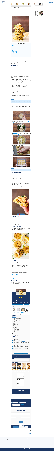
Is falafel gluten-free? (15, 52)
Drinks (28, 445)
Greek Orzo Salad (14, 278)
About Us (36, 18)
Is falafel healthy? (14, 51)
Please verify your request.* (14, 403)
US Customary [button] (14, 317)
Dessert (28, 444)
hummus (13, 268)
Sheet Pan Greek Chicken (15, 274)
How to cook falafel (14, 50)
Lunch (28, 440)
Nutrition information (15, 55)
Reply (30, 433)
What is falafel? (14, 45)
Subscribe (22, 404)
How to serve (14, 53)
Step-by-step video (14, 48)
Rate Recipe (26, 304)
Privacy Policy (9, 444)
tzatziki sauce (19, 268)
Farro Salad (13, 275)
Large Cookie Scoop (26, 311)
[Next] (29, 366)
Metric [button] (17, 317)
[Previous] (12, 366)
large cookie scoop (15, 133)
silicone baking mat (16, 134)
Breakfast (28, 439)
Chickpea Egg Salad (14, 277)
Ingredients (13, 46)
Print (15, 304)
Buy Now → (14, 312)
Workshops (8, 440)
